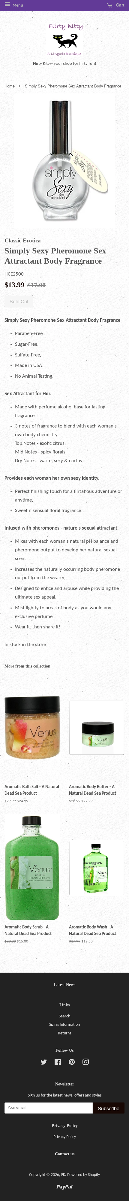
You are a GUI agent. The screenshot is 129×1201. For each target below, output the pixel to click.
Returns (64, 1033)
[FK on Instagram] (85, 1063)
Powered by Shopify (83, 1175)
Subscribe (108, 1108)
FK (63, 1175)
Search (64, 1016)
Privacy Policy (64, 1137)
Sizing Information (64, 1024)
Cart (119, 5)
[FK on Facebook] (57, 1063)
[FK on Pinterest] (71, 1063)
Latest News (64, 984)
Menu (17, 5)
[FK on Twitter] (43, 1063)
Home (9, 86)
